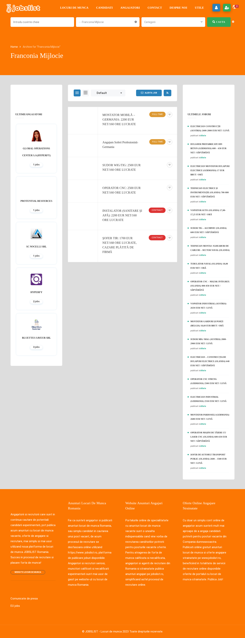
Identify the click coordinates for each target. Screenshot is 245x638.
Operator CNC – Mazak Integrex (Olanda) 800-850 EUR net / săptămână (209, 285)
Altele (203, 135)
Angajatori (130, 7)
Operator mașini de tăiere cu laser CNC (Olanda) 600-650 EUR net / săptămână (208, 436)
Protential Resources (36, 201)
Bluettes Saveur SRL (36, 337)
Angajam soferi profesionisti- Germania (120, 145)
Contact (155, 7)
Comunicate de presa (24, 598)
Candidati (104, 7)
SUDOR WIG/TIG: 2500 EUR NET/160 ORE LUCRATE (121, 167)
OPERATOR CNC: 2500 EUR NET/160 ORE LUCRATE (121, 190)
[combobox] (108, 21)
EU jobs (15, 606)
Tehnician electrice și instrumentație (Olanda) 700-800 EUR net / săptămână (209, 192)
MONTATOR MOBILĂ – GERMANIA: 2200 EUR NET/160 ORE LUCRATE (119, 119)
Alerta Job (151, 93)
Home (14, 46)
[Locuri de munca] (23, 7)
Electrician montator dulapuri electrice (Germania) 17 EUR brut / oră (209, 170)
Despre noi (178, 7)
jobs (36, 164)
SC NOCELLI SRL (36, 246)
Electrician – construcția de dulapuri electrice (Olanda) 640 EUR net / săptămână (209, 361)
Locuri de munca (74, 7)
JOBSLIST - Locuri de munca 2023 (107, 631)
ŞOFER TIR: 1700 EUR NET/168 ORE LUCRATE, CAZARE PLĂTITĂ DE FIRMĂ (119, 245)
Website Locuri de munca (28, 572)
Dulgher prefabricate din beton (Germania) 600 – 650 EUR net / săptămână (208, 148)
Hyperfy (36, 292)
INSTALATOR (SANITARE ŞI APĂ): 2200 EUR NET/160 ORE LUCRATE (122, 215)
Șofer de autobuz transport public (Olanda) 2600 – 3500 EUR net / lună (208, 458)
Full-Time (157, 114)
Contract (157, 210)
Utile (199, 7)
